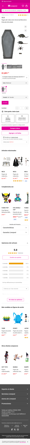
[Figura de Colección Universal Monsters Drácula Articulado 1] (4, 66)
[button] (22, 15)
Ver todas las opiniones (15, 299)
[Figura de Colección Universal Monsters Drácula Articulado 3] (14, 66)
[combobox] (15, 288)
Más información (23, 442)
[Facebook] (12, 429)
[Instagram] (18, 429)
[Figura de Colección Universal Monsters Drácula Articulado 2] (9, 66)
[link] (6, 166)
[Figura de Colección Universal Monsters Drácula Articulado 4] (19, 66)
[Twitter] (15, 429)
